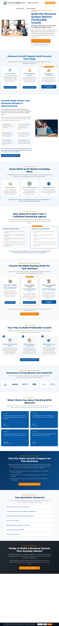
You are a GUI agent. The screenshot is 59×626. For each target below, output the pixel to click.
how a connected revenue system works (11, 150)
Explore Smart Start (10, 302)
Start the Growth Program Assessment (29, 484)
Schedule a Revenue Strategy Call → (29, 567)
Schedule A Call (50, 2)
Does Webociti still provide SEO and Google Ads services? (20, 516)
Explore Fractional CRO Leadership (49, 87)
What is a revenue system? (12, 520)
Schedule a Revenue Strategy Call (41, 40)
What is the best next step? (12, 534)
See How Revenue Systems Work (40, 44)
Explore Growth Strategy (29, 302)
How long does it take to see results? (15, 529)
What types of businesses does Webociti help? (17, 506)
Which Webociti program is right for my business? (18, 525)
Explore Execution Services (29, 87)
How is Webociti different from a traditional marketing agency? (21, 511)
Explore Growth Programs (10, 87)
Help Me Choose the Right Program (29, 313)
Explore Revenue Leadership (49, 302)
